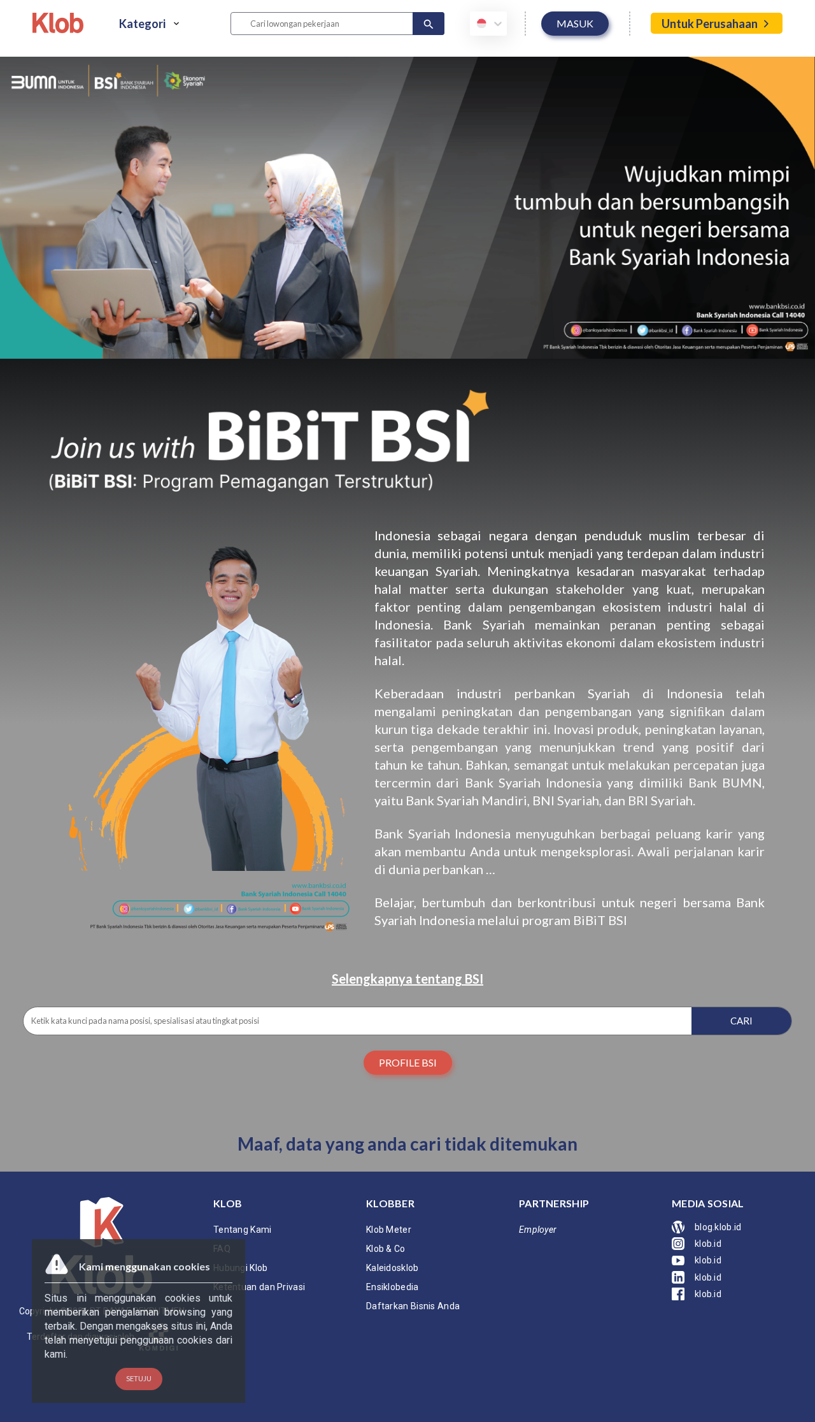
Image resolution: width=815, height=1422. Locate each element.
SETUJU (139, 1378)
